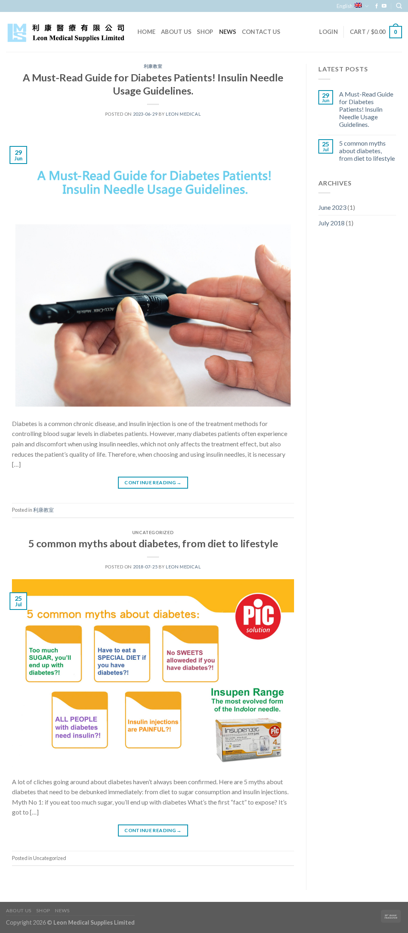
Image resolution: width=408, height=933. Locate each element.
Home (146, 31)
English (345, 6)
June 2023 (332, 207)
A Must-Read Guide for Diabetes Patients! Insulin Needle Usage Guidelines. (366, 109)
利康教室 (153, 66)
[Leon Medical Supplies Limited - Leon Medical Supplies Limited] (66, 32)
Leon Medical (183, 113)
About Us (176, 31)
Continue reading (153, 482)
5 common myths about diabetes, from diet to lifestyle (153, 543)
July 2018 (331, 223)
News (227, 31)
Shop (205, 31)
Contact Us (261, 31)
